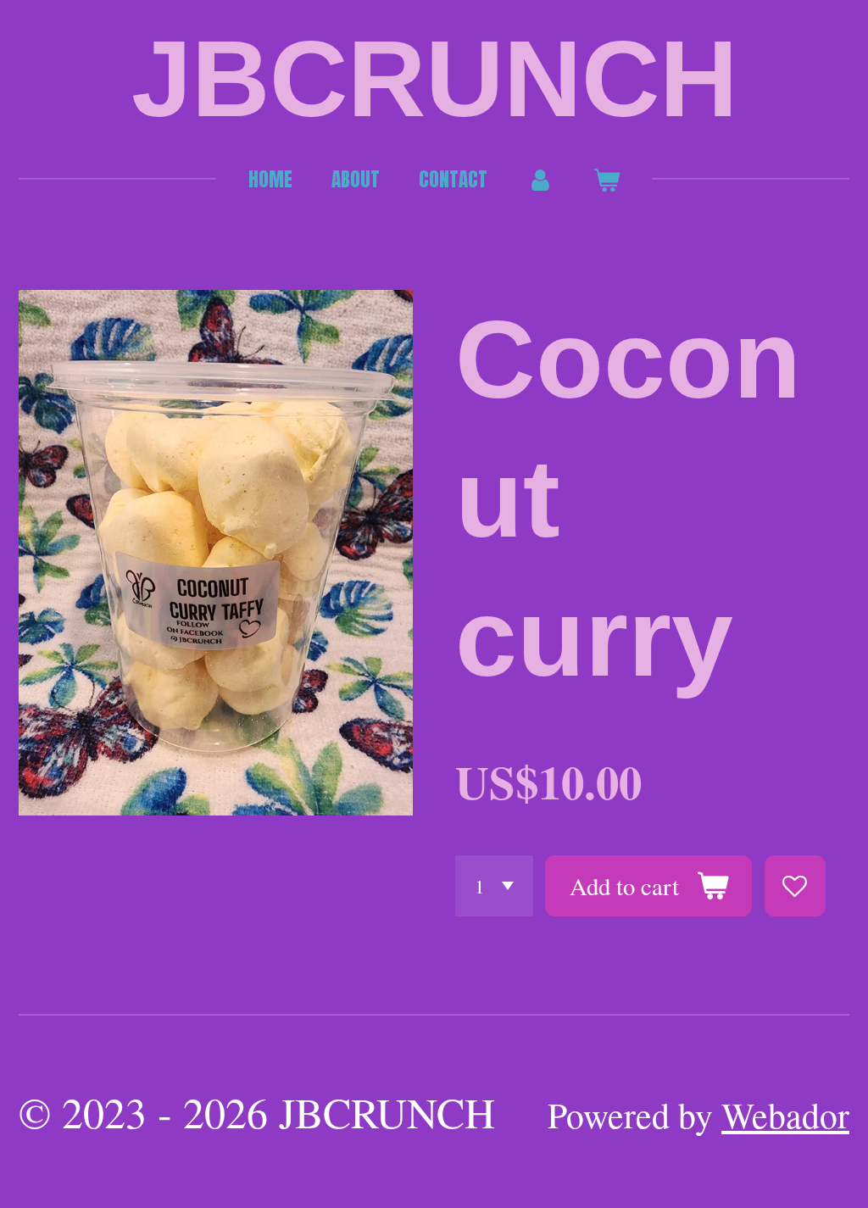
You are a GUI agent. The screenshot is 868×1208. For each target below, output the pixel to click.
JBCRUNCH (434, 79)
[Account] (540, 180)
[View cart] (606, 180)
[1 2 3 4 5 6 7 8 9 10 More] (494, 885)
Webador (785, 1114)
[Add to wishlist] (795, 885)
